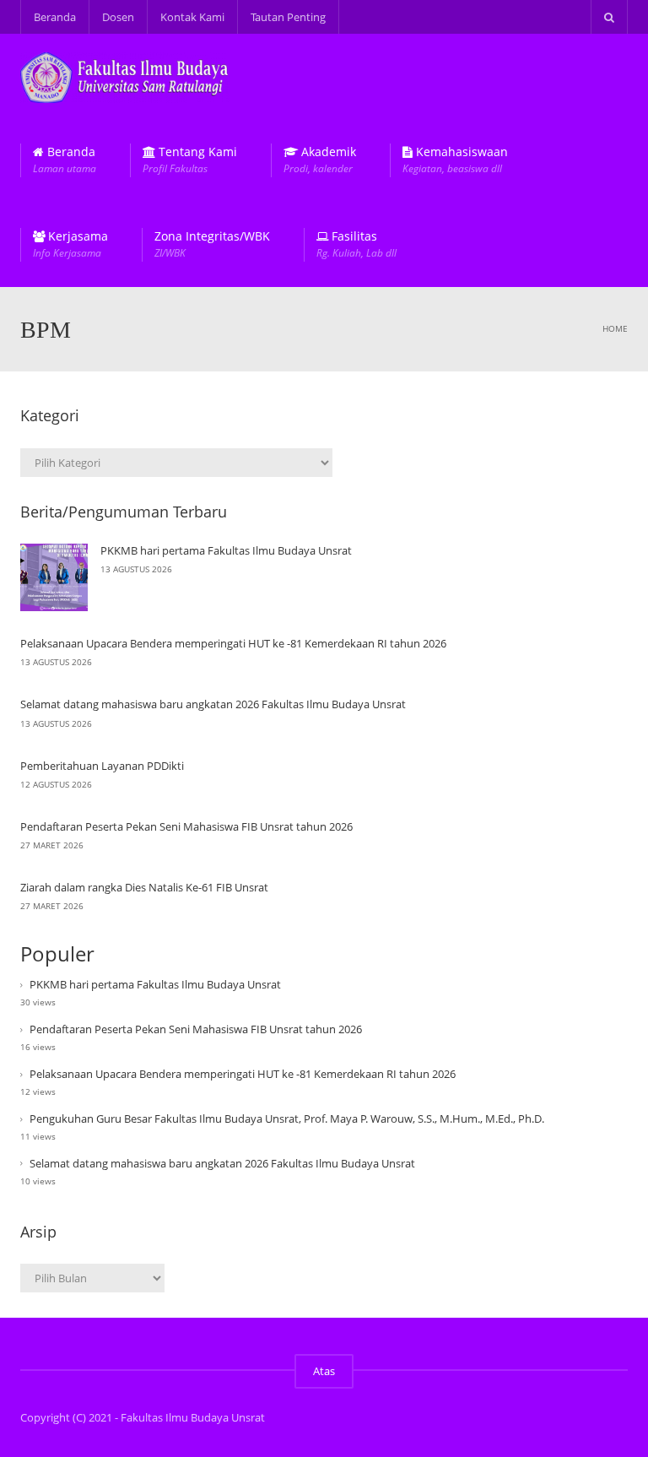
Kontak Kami (192, 16)
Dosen (118, 16)
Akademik (320, 160)
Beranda (55, 16)
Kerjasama (70, 244)
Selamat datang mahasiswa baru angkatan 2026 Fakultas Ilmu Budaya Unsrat (213, 704)
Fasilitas (356, 244)
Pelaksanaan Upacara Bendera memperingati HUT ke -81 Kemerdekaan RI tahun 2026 (233, 643)
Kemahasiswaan (455, 160)
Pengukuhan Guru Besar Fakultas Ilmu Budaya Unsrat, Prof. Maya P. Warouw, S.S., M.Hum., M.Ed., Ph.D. (287, 1118)
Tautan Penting (288, 16)
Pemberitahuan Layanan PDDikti (102, 765)
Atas (324, 1370)
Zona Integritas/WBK (212, 244)
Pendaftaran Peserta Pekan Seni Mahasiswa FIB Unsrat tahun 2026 (186, 826)
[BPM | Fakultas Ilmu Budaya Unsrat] (125, 76)
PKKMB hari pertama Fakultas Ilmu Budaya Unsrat (226, 550)
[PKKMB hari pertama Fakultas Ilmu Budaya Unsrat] (54, 577)
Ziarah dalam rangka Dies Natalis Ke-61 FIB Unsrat (144, 887)
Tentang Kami (190, 160)
